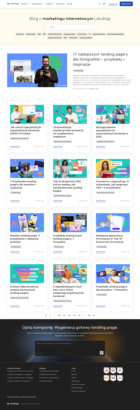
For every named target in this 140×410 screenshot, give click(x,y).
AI (89, 34)
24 (79, 315)
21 (64, 315)
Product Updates (86, 38)
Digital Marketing (99, 34)
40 (89, 315)
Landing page (78, 70)
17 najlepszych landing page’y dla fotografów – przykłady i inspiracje (100, 59)
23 (74, 315)
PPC (44, 34)
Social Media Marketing (115, 34)
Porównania (73, 38)
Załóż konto (126, 4)
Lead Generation (69, 34)
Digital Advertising (55, 38)
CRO (39, 34)
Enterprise (60, 4)
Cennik (69, 4)
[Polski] (104, 4)
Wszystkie (20, 34)
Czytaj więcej (14, 146)
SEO (65, 38)
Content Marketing (54, 34)
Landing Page (30, 34)
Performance (82, 34)
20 (59, 315)
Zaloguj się (113, 4)
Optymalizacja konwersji (19, 138)
